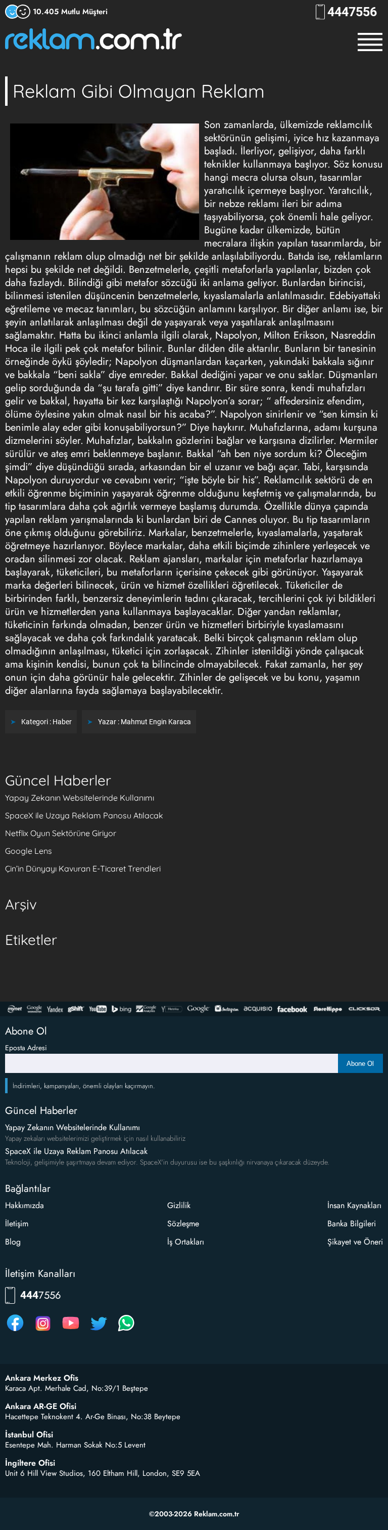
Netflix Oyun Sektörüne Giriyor (60, 833)
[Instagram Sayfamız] (43, 1331)
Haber (62, 722)
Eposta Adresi (26, 1047)
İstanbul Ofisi (29, 1435)
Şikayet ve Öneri (355, 1242)
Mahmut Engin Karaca (156, 722)
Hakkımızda (24, 1205)
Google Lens (28, 851)
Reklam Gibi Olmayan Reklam (139, 90)
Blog (13, 1242)
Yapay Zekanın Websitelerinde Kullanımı (79, 798)
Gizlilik (178, 1205)
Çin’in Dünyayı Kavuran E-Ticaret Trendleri (83, 868)
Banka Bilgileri (351, 1223)
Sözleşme (183, 1223)
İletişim (16, 1223)
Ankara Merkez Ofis (41, 1378)
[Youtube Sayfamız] (71, 1331)
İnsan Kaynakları (354, 1205)
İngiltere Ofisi (30, 1463)
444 (352, 12)
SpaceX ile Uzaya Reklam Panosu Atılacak (84, 815)
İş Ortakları (185, 1242)
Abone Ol (360, 1063)
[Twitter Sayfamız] (98, 1331)
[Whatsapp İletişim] (126, 1331)
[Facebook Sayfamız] (15, 1331)
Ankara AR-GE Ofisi (40, 1406)
